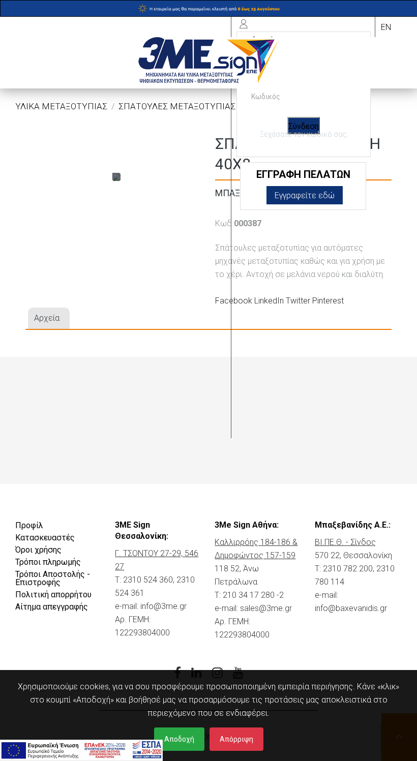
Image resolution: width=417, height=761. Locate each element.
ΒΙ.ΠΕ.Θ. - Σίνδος (345, 542)
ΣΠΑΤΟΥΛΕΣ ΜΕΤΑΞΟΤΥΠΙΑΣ (176, 106)
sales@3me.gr (266, 608)
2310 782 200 (348, 568)
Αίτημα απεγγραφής (51, 607)
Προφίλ (29, 525)
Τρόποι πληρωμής (48, 562)
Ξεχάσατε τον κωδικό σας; (304, 134)
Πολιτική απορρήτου (53, 594)
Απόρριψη (236, 739)
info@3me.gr (163, 606)
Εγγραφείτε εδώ (305, 195)
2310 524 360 (148, 580)
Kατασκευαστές (45, 537)
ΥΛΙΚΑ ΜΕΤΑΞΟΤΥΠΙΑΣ (61, 106)
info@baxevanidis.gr (351, 608)
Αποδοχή (179, 739)
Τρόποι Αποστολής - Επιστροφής (52, 578)
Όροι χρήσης (38, 550)
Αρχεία (46, 318)
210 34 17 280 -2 (253, 595)
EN (386, 27)
